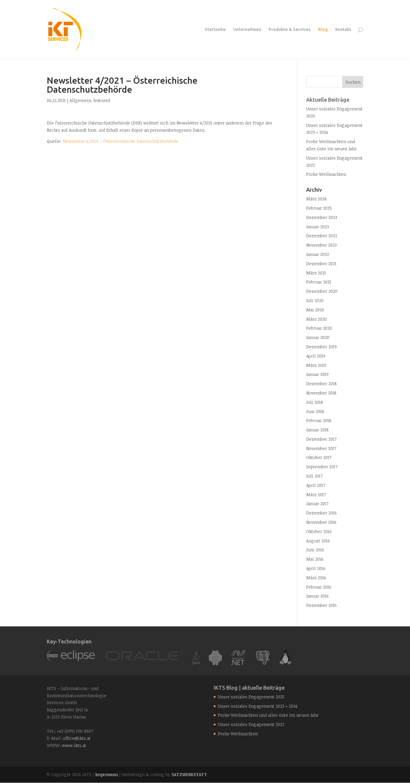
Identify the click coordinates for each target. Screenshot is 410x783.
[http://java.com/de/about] (196, 663)
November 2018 (321, 393)
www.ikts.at (74, 745)
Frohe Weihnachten (326, 174)
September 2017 (321, 467)
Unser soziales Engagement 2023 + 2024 (257, 706)
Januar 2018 (317, 430)
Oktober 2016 (319, 531)
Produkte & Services (290, 29)
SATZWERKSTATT (189, 774)
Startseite (215, 29)
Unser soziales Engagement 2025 (251, 697)
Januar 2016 (317, 596)
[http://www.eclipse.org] (71, 659)
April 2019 (315, 356)
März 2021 (316, 273)
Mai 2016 (315, 559)
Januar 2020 (317, 337)
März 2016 (316, 577)
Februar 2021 (318, 282)
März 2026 (316, 199)
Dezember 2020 (321, 291)
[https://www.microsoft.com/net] (238, 663)
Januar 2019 (317, 374)
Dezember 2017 (321, 439)
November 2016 (321, 522)
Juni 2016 (315, 550)
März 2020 (316, 319)
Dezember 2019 (321, 347)
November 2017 (321, 448)
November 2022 (321, 245)
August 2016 (318, 541)
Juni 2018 (315, 411)
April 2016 (315, 568)
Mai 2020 (315, 310)
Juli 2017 (314, 476)
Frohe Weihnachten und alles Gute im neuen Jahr (268, 715)
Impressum (106, 774)
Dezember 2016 (321, 513)
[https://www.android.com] (215, 663)
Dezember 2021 (321, 263)
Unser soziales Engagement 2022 (251, 724)
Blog (323, 29)
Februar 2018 (318, 420)
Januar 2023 (317, 227)
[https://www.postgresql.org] (262, 663)
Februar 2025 (319, 208)
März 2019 (316, 365)
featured (101, 100)
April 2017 (315, 485)
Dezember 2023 (321, 217)
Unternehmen (247, 29)
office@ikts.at (77, 738)
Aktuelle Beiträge (327, 100)
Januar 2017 (317, 503)
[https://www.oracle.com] (143, 659)
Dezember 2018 (321, 383)
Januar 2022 (317, 254)
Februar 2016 (318, 587)
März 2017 (316, 494)
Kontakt (343, 29)
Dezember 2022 (321, 235)
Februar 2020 (319, 328)
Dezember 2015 (321, 605)
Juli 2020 (315, 300)
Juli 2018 (314, 402)
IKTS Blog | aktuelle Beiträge (249, 688)
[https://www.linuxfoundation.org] (285, 663)
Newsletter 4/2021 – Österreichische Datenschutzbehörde (120, 141)
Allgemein (80, 100)
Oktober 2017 (318, 457)
